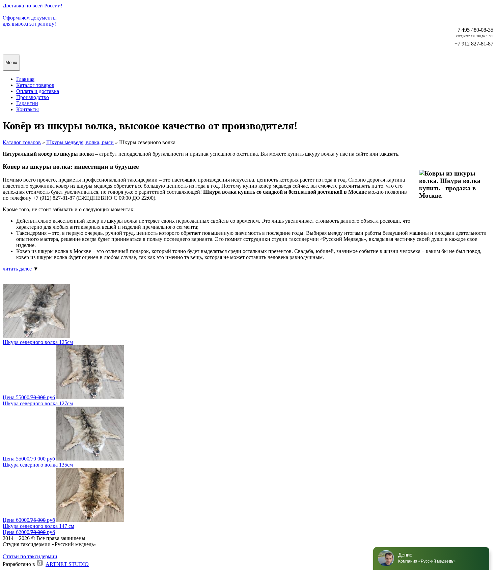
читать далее (17, 269)
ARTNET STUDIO (67, 564)
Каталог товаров (22, 142)
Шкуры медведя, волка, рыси (80, 142)
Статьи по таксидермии (30, 556)
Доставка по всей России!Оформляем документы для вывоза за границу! (32, 15)
